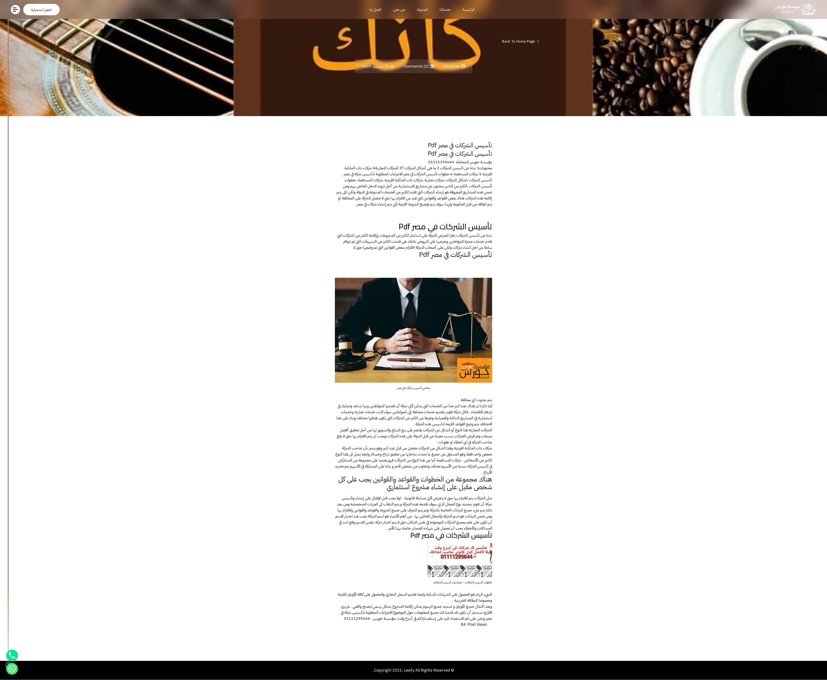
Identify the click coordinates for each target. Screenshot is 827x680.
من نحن (399, 9)
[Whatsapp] (12, 669)
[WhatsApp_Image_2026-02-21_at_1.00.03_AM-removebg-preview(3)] (794, 9)
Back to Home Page (518, 41)
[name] (41, 9)
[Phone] (12, 655)
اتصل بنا (375, 9)
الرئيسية (468, 9)
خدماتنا (445, 9)
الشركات (423, 448)
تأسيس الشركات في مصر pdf (460, 145)
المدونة (422, 9)
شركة (488, 504)
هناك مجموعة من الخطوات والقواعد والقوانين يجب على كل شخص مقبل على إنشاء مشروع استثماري (415, 483)
